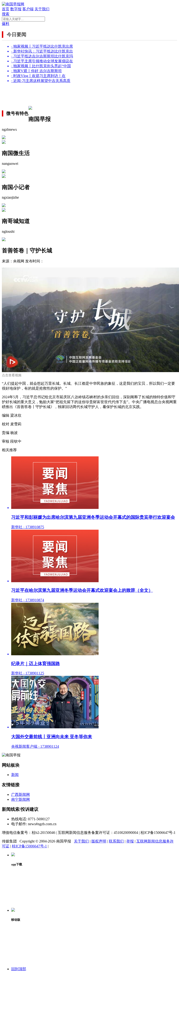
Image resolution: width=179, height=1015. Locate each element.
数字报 (15, 9)
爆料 (5, 24)
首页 (5, 9)
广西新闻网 (20, 794)
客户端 (28, 9)
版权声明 (98, 841)
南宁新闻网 (20, 799)
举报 (130, 841)
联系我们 (116, 841)
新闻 (15, 775)
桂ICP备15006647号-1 (29, 846)
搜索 (5, 14)
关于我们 (41, 9)
